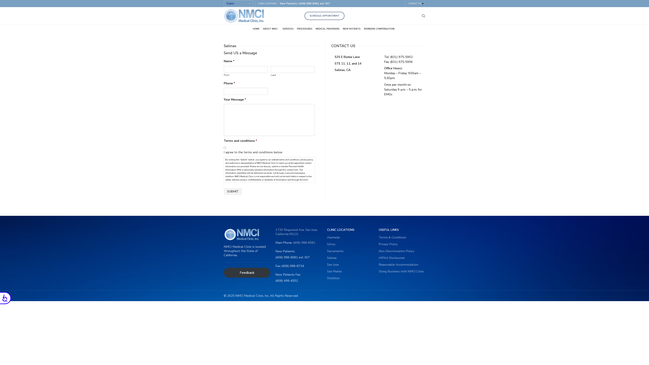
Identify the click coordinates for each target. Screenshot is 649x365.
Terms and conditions (240, 141)
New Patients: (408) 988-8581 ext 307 (305, 3)
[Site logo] (245, 16)
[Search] (423, 16)
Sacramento (335, 251)
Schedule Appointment (324, 15)
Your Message (235, 100)
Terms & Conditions (392, 237)
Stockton (333, 278)
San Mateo (334, 271)
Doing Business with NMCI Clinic (401, 271)
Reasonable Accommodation (398, 265)
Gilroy (331, 244)
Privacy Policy (388, 244)
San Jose (333, 265)
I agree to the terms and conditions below (253, 152)
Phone (229, 83)
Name (229, 61)
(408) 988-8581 (304, 243)
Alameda (333, 237)
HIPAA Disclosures (392, 258)
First (226, 75)
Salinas (332, 258)
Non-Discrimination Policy (396, 251)
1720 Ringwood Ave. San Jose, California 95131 (296, 232)
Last (273, 75)
